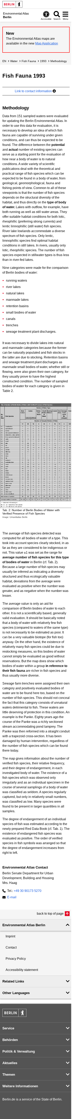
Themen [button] (8, 1074)
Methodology (58, 61)
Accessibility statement (22, 970)
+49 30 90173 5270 (27, 890)
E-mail (11, 897)
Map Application (46, 43)
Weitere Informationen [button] (20, 1086)
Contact (11, 947)
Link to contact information (34, 91)
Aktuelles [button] (9, 1063)
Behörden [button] (10, 1040)
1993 (43, 61)
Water (14, 61)
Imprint (10, 936)
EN (4, 61)
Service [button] (8, 1028)
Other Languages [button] (16, 993)
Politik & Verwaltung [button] (18, 1051)
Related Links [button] (13, 981)
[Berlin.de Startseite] (12, 4)
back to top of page (50, 913)
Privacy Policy (16, 958)
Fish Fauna (29, 61)
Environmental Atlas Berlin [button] (23, 925)
